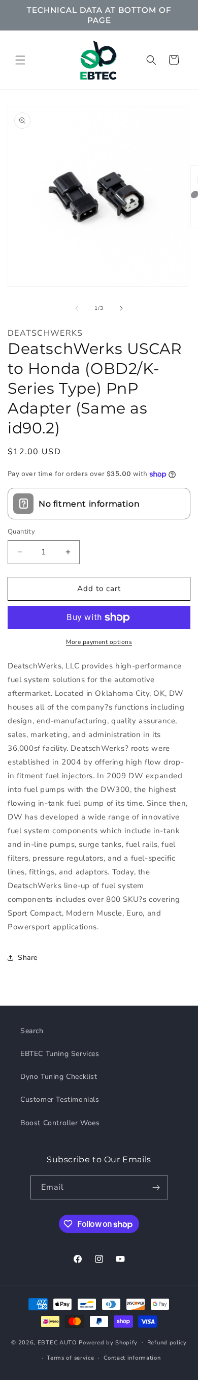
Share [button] (28, 957)
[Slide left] (76, 308)
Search (32, 1031)
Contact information (132, 1358)
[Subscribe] (156, 1187)
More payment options (99, 642)
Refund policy (167, 1342)
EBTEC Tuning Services (60, 1054)
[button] (20, 60)
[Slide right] (121, 308)
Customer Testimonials (60, 1099)
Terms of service (70, 1358)
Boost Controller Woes (60, 1123)
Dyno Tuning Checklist (58, 1076)
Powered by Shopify (108, 1342)
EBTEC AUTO (57, 1342)
